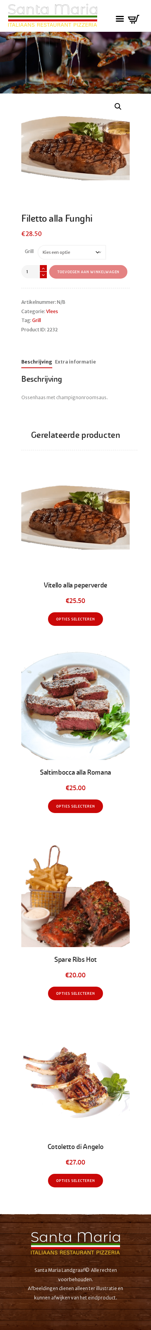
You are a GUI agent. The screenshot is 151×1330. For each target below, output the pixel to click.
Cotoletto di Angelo (75, 1146)
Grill (29, 251)
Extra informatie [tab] (75, 362)
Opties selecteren (75, 619)
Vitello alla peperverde (75, 585)
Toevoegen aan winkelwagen (88, 272)
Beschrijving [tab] (36, 362)
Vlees (52, 311)
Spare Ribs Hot (75, 959)
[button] (118, 107)
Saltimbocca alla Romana (75, 772)
